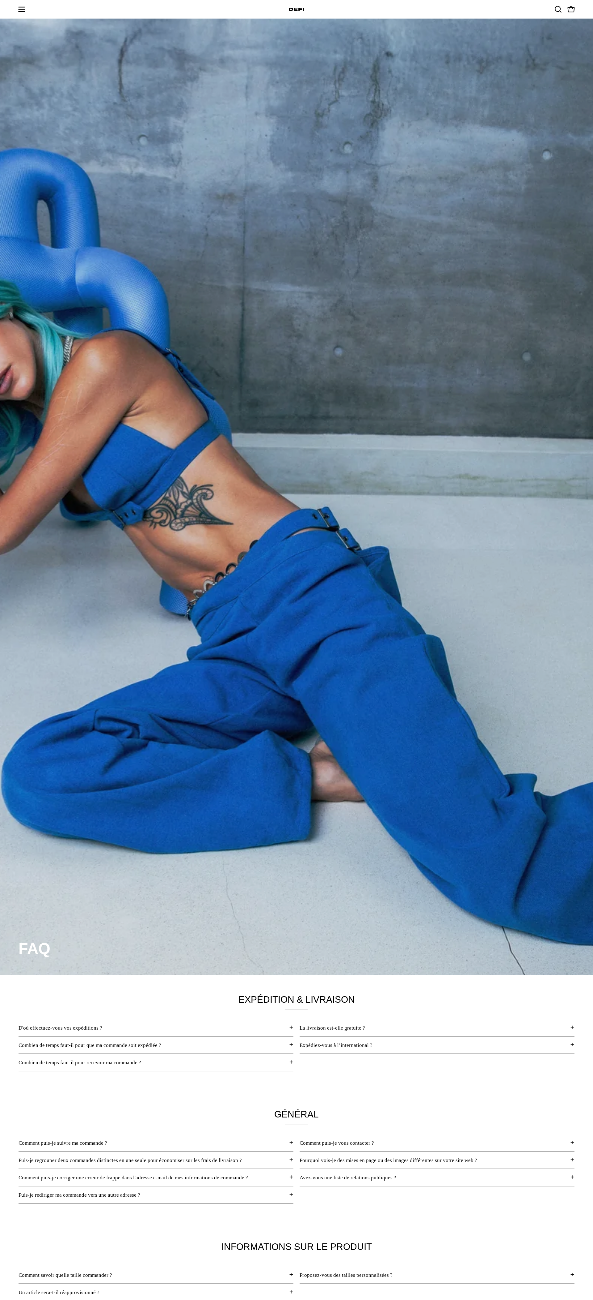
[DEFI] (296, 9)
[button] (558, 9)
